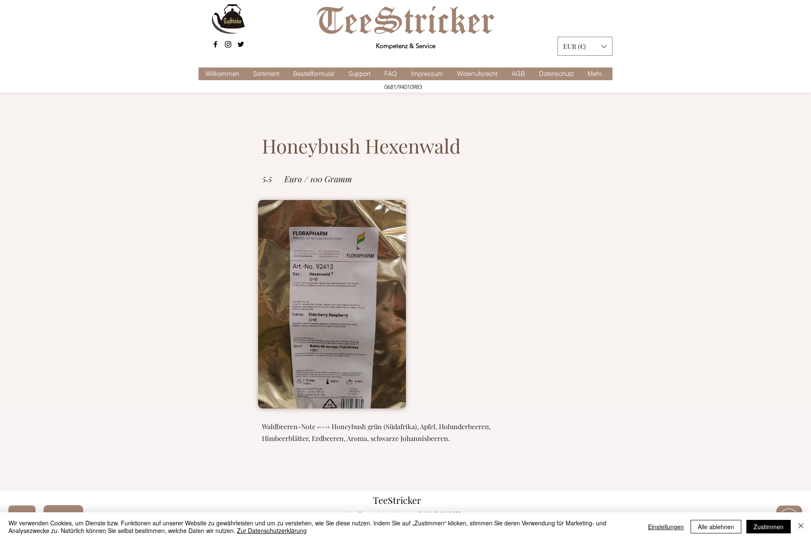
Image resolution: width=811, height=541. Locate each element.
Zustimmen (769, 526)
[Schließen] (801, 526)
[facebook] (215, 44)
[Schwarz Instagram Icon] (228, 44)
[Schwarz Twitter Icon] (241, 44)
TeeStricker (397, 500)
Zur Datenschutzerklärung (272, 530)
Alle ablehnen (716, 526)
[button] (585, 46)
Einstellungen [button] (666, 526)
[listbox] (585, 46)
